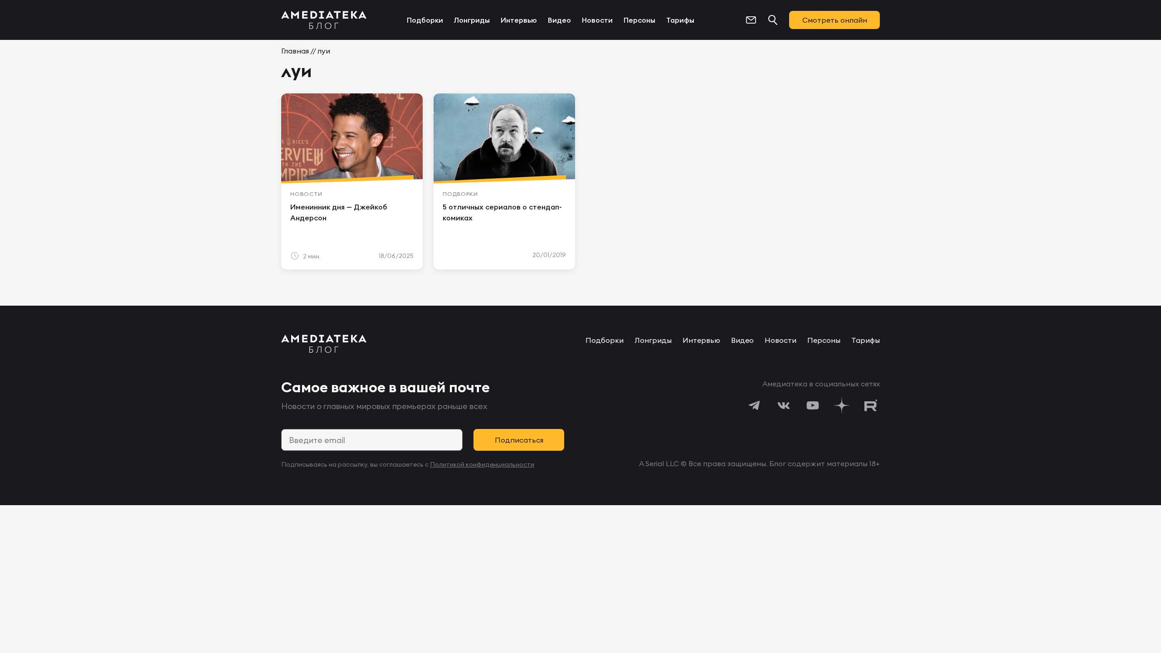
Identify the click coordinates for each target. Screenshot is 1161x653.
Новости (597, 19)
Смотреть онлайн (834, 19)
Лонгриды (472, 19)
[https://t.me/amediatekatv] (755, 405)
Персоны (639, 19)
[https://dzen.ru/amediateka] (842, 405)
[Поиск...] (772, 20)
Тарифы (680, 19)
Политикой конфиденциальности (482, 464)
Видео (559, 19)
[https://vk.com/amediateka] (784, 405)
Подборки (425, 19)
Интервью (519, 19)
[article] (352, 181)
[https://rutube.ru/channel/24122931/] (871, 405)
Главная (295, 50)
